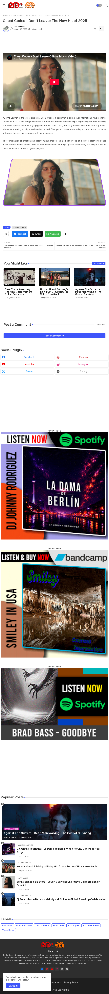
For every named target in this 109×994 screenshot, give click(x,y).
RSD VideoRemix (91, 925)
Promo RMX (58, 925)
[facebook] (42, 969)
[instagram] (57, 969)
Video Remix (8, 930)
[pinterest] (47, 969)
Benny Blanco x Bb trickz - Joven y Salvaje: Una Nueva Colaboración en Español (58, 883)
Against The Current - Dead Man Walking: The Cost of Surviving (88, 291)
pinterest (84, 357)
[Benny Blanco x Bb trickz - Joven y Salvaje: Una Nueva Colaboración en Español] (8, 882)
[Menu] (4, 5)
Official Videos (16, 15)
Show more (99, 263)
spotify (84, 371)
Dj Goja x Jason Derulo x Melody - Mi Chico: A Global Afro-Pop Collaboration (61, 899)
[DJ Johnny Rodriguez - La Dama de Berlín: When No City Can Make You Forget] (8, 849)
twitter (29, 371)
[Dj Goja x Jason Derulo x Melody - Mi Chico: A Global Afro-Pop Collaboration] (8, 899)
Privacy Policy (71, 982)
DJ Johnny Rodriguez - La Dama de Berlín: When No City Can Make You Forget (58, 850)
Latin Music (7, 925)
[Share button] (65, 234)
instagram (83, 364)
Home (5, 15)
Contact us (55, 982)
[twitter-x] (62, 969)
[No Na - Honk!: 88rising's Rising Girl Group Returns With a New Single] (8, 866)
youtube (29, 364)
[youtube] (52, 969)
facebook (29, 357)
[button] (99, 5)
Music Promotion (24, 925)
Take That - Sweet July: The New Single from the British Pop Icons (19, 291)
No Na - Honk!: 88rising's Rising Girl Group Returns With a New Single (54, 291)
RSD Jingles (73, 925)
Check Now (23, 980)
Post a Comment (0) (55, 335)
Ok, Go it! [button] (13, 986)
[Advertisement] (54, 41)
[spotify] (67, 969)
